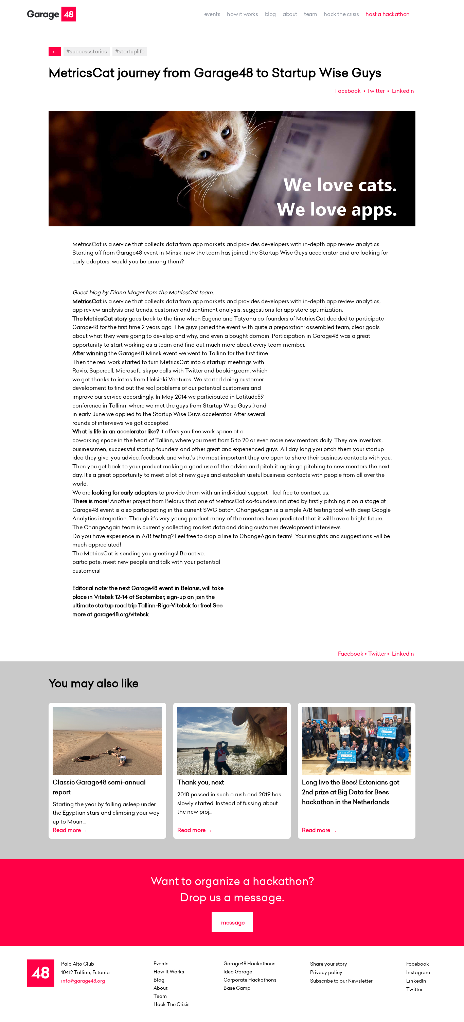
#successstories (86, 51)
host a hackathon (387, 14)
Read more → (70, 830)
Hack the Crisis (341, 14)
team (310, 14)
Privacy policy (326, 972)
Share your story (328, 963)
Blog (270, 14)
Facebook (348, 90)
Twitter (376, 90)
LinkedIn (402, 90)
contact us (314, 492)
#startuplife (129, 51)
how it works (242, 14)
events (212, 14)
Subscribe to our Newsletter (341, 980)
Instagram (418, 972)
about (290, 14)
